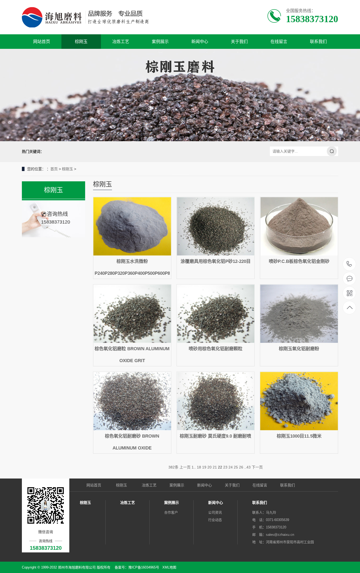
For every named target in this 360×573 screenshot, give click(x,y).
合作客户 (171, 512)
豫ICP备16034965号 (143, 567)
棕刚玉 (81, 41)
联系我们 (318, 41)
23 (225, 467)
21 (215, 467)
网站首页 (41, 41)
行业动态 (215, 520)
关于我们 (239, 41)
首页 (54, 169)
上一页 (185, 467)
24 (230, 467)
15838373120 (349, 264)
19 (204, 467)
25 (236, 467)
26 (241, 467)
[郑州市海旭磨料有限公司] (90, 17)
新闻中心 (199, 41)
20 (209, 467)
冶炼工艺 (120, 41)
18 (199, 467)
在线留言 (278, 41)
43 (248, 467)
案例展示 (160, 41)
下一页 (257, 467)
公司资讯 (215, 512)
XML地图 (169, 567)
